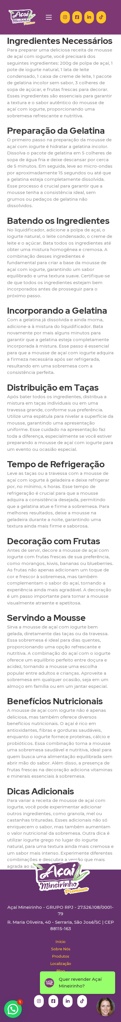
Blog (60, 971)
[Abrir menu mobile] (49, 17)
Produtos (60, 956)
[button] (13, 1009)
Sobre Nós (60, 949)
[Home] (22, 17)
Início (60, 941)
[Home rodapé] (60, 872)
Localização (60, 963)
